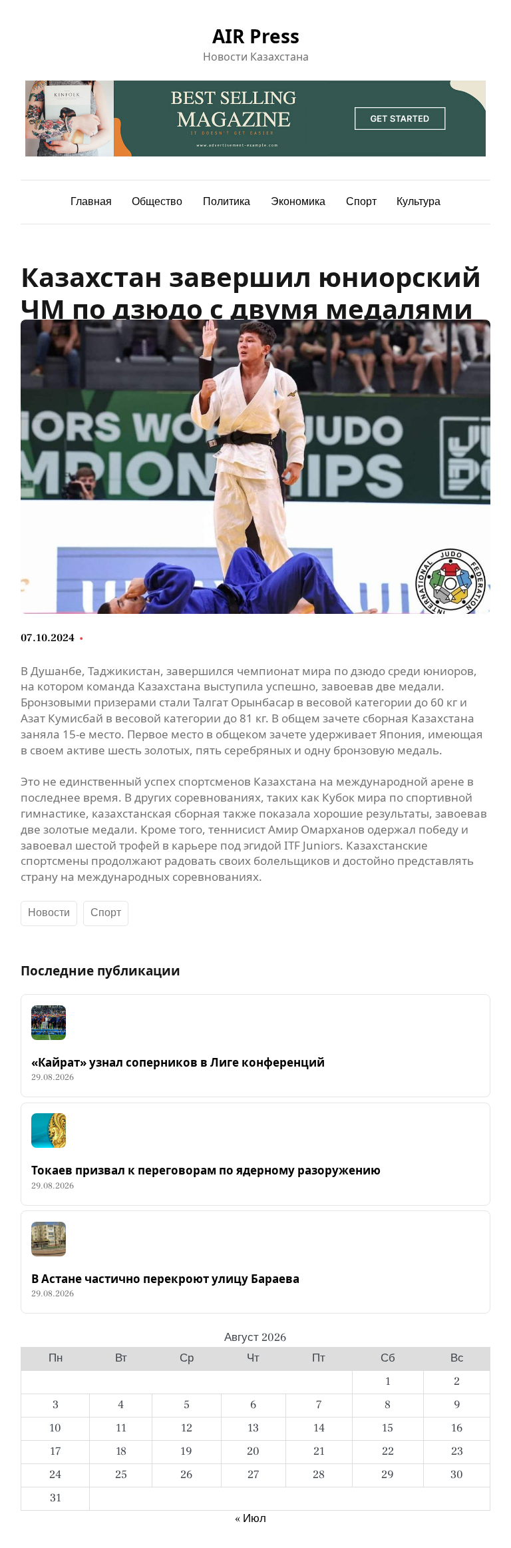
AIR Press (255, 36)
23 (457, 1451)
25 (121, 1474)
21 (319, 1451)
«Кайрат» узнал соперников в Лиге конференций (178, 1062)
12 (186, 1428)
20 (253, 1451)
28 (319, 1474)
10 (55, 1428)
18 (121, 1451)
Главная (91, 201)
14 (319, 1428)
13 (253, 1428)
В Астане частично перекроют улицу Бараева (165, 1279)
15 (387, 1428)
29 (387, 1474)
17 (55, 1451)
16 (457, 1428)
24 (55, 1474)
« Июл (250, 1518)
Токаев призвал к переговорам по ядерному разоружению (206, 1170)
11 (121, 1428)
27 (253, 1474)
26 (186, 1474)
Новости (49, 912)
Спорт (105, 912)
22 (388, 1451)
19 (186, 1451)
